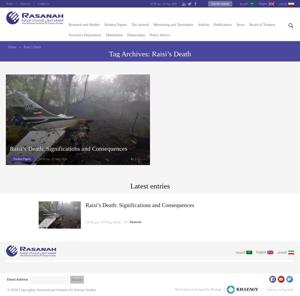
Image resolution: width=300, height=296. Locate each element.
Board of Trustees (262, 25)
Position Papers (116, 25)
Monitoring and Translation (173, 25)
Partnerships (136, 35)
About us (25, 3)
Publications (223, 25)
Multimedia (114, 35)
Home (9, 3)
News (240, 25)
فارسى (282, 3)
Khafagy (216, 289)
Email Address (17, 279)
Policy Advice (160, 35)
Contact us (43, 3)
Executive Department (85, 35)
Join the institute (220, 3)
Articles (203, 25)
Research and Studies (84, 25)
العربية (244, 3)
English (263, 3)
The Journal (140, 25)
